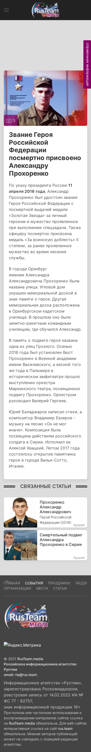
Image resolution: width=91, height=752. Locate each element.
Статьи (60, 588)
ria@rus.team (26, 674)
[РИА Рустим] (26, 615)
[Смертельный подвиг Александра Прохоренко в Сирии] (45, 545)
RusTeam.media (30, 659)
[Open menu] (6, 10)
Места (42, 588)
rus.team (65, 728)
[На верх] (7, 581)
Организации (17, 588)
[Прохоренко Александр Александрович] (45, 512)
